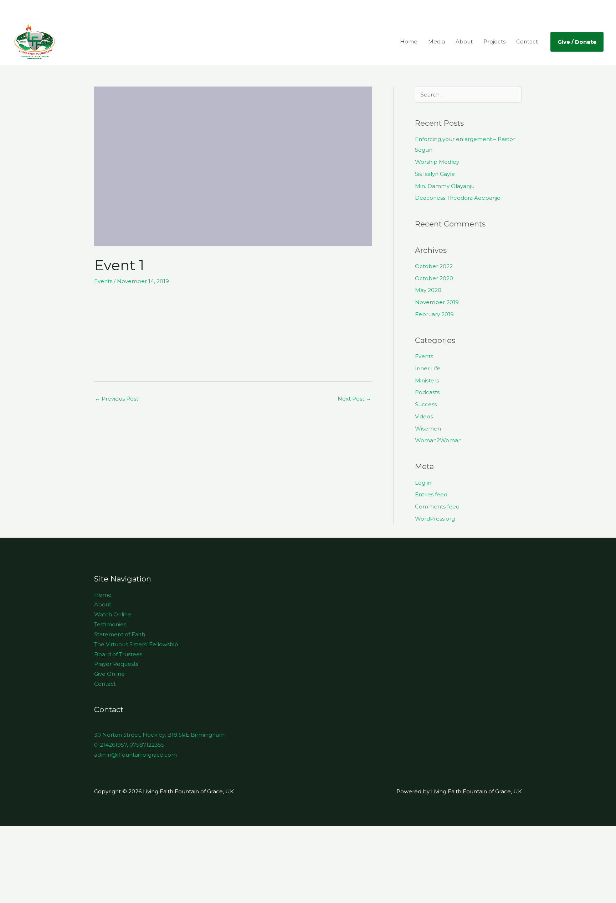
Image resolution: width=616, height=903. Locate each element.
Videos (424, 416)
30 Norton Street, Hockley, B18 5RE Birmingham (159, 734)
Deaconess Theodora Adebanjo (457, 197)
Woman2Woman (438, 440)
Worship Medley (437, 161)
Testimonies (110, 624)
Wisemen (428, 428)
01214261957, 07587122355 (129, 744)
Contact (527, 41)
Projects (494, 41)
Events (103, 281)
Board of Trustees (118, 654)
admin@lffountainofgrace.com (135, 754)
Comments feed (437, 506)
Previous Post (116, 398)
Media (436, 41)
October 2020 (434, 278)
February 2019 (434, 314)
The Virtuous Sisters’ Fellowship (136, 644)
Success (426, 404)
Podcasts (427, 392)
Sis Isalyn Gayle (435, 174)
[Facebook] (568, 9)
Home (408, 41)
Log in (423, 482)
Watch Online (112, 614)
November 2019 (437, 302)
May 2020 (428, 290)
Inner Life (428, 368)
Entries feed (431, 494)
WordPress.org (435, 518)
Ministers (427, 380)
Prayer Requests (116, 664)
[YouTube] (600, 9)
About (464, 41)
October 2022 (434, 266)
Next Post (354, 398)
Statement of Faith (119, 634)
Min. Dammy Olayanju (444, 186)
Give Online (109, 673)
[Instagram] (589, 9)
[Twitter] (579, 9)
